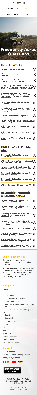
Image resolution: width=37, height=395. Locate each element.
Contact (26, 14)
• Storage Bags (10, 321)
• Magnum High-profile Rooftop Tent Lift (19, 305)
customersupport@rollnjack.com (16, 354)
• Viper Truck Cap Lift (12, 301)
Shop (19, 8)
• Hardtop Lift (9, 295)
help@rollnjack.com (11, 351)
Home (10, 8)
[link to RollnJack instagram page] (8, 362)
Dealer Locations (10, 337)
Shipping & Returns (11, 343)
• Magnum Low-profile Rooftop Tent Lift (18, 311)
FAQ (27, 8)
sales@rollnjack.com (11, 358)
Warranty (7, 333)
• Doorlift (7, 315)
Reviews (6, 330)
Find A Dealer (13, 14)
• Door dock (8, 318)
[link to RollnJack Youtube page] (14, 362)
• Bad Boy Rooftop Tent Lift (15, 298)
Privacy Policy (14, 387)
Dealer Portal (8, 340)
